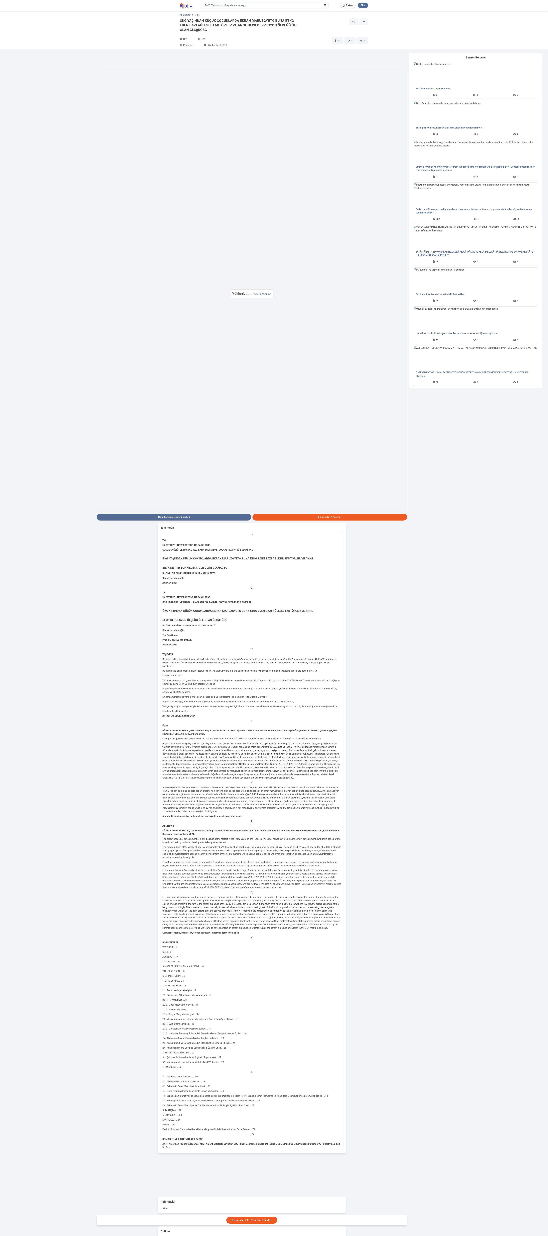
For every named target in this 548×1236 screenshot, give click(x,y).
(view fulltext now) (262, 294)
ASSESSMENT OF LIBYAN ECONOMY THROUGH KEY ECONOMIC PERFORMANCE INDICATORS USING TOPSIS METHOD (472, 374)
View (165, 1208)
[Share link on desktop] (353, 21)
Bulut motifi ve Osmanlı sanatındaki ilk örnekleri (440, 294)
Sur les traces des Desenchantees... (434, 88)
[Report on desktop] (363, 21)
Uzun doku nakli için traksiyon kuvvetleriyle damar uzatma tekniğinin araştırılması (457, 333)
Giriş (363, 5)
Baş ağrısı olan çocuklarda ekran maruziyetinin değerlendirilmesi (449, 127)
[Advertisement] (50, 95)
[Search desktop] (325, 5)
